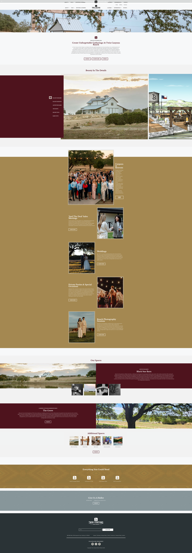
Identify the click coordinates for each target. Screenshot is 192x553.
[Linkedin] (99, 544)
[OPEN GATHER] (112, 2)
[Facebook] (92, 544)
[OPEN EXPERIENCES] (121, 7)
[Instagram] (96, 544)
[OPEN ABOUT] (68, 2)
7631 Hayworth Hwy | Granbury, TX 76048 (81, 535)
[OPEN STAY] (73, 2)
